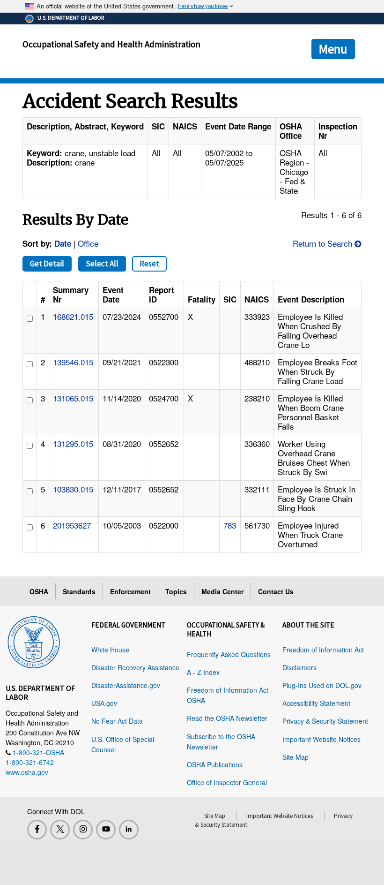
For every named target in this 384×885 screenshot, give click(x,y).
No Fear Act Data (117, 721)
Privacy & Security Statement (325, 721)
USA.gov (104, 703)
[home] (34, 640)
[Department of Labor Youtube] (106, 830)
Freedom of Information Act (323, 649)
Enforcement (130, 591)
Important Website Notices (321, 739)
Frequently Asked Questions (229, 654)
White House (110, 649)
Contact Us (276, 591)
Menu (333, 49)
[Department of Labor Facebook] (37, 830)
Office (88, 243)
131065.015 (73, 398)
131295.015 (73, 443)
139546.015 (73, 362)
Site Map (295, 757)
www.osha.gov (27, 772)
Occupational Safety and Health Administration (111, 44)
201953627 (72, 525)
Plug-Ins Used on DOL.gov (322, 685)
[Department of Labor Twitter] (60, 830)
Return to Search (323, 243)
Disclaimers (299, 667)
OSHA (39, 591)
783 (229, 525)
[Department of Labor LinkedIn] (129, 830)
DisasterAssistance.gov (125, 685)
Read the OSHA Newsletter (227, 718)
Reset (149, 263)
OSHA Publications (215, 764)
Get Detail (47, 263)
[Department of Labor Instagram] (83, 830)
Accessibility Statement (316, 703)
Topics (176, 591)
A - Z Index (203, 672)
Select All (102, 263)
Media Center (222, 591)
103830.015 (73, 489)
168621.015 (73, 316)
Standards (79, 591)
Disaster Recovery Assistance (135, 667)
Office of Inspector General (227, 782)
